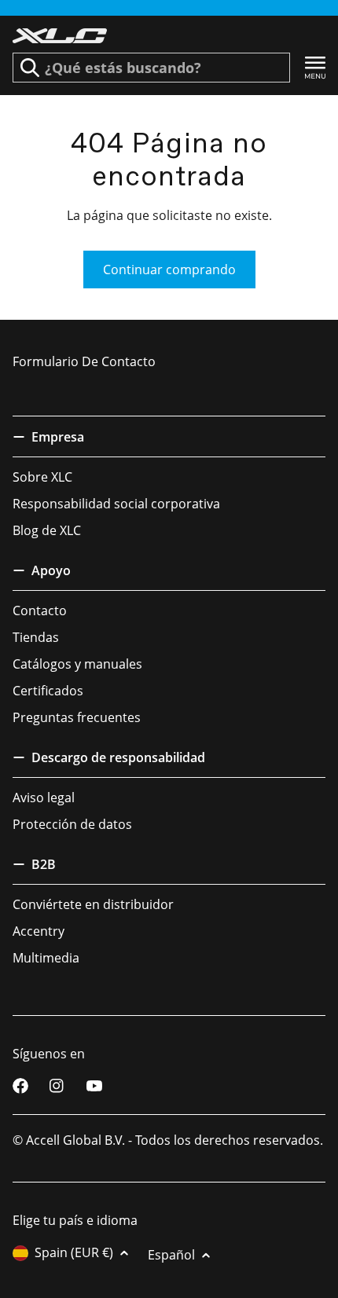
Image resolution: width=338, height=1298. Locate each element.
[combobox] (151, 67)
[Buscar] (29, 67)
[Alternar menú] (315, 68)
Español (171, 1254)
